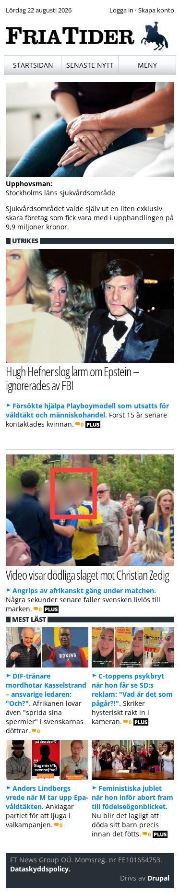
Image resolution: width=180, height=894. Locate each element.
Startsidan (33, 65)
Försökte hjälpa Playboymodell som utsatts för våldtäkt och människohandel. (87, 410)
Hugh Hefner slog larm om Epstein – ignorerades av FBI (72, 378)
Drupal (158, 877)
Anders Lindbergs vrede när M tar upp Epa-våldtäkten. (47, 797)
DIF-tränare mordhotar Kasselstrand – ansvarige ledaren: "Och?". (46, 689)
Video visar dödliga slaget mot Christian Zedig (87, 575)
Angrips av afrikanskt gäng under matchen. (84, 590)
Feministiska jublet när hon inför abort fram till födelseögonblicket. (132, 797)
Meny (147, 65)
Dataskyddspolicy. (40, 868)
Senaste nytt (90, 65)
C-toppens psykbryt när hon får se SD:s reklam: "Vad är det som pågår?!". (132, 689)
